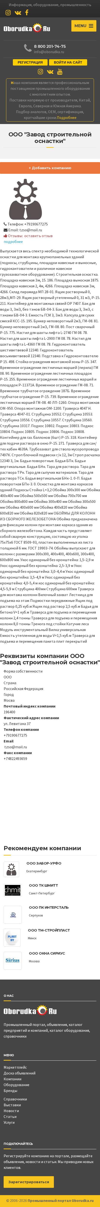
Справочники (15, 1099)
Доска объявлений (19, 1073)
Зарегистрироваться (28, 1182)
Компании (12, 1078)
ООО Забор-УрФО (43, 863)
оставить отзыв (38, 235)
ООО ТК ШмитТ (43, 885)
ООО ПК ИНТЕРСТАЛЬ (49, 907)
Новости (11, 1110)
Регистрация (30, 62)
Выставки (12, 1104)
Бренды (10, 1090)
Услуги (9, 1122)
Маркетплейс (15, 1067)
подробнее (13, 241)
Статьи (10, 1116)
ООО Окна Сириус (47, 953)
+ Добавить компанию (50, 168)
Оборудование (16, 1084)
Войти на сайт (68, 62)
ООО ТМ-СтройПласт (49, 930)
